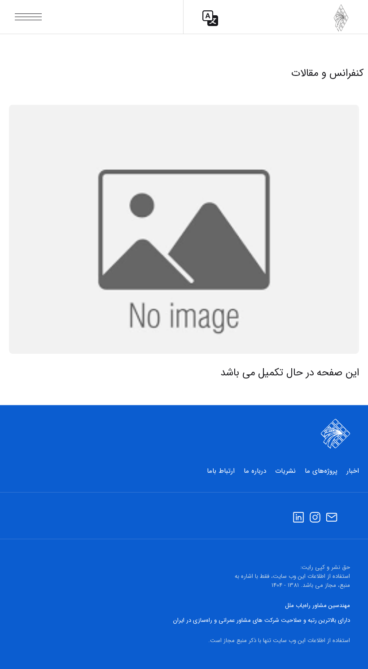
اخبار (352, 471)
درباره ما (255, 471)
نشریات (285, 471)
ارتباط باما (221, 471)
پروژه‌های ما (321, 471)
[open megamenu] (99, 17)
